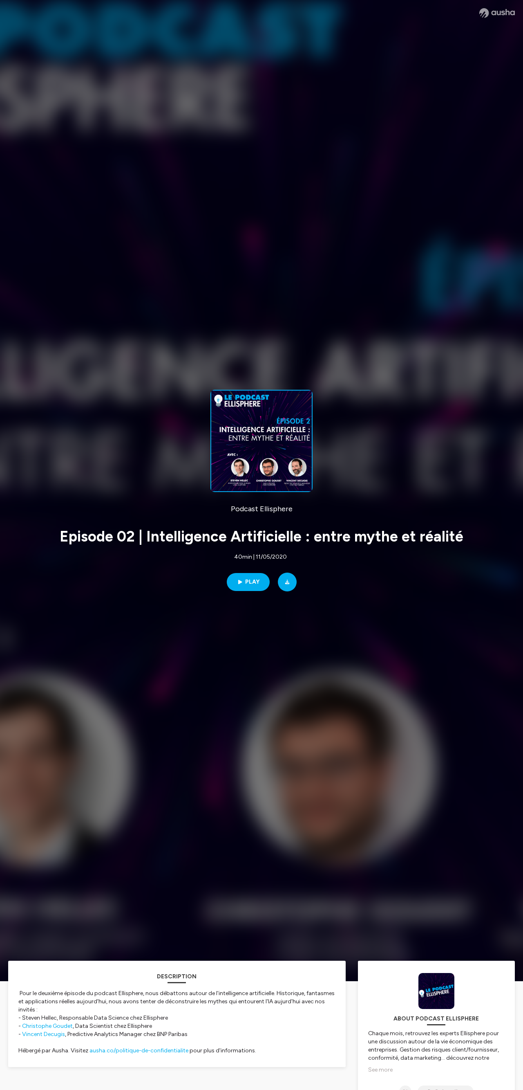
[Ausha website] (497, 13)
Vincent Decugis (43, 1034)
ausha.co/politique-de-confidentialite (138, 1050)
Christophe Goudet (47, 1026)
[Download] (287, 582)
